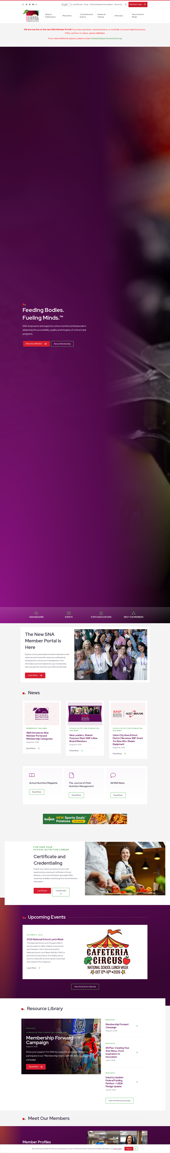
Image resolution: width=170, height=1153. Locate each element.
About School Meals (138, 15)
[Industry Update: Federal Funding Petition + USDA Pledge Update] (137, 1082)
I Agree (129, 1149)
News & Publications (50, 15)
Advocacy (119, 15)
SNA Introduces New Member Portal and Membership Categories (39, 735)
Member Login (136, 4)
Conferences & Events (86, 15)
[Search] (125, 4)
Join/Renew (77, 4)
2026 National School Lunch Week (45, 939)
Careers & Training (101, 15)
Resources (67, 15)
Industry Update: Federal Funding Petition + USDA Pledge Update (115, 1082)
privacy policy (117, 1149)
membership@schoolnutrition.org (106, 38)
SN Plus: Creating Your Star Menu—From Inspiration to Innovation (117, 1052)
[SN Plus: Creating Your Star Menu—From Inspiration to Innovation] (137, 1052)
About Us (118, 4)
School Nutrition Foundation (101, 4)
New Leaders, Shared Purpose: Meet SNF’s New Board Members (83, 738)
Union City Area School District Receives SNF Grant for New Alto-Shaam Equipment (128, 740)
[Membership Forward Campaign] (137, 1026)
